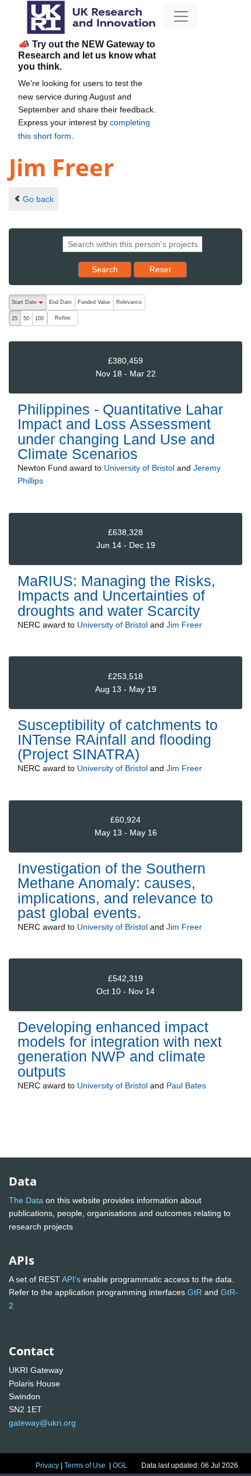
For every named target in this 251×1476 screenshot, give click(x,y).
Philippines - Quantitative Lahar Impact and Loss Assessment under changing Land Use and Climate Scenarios (120, 431)
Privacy (47, 1465)
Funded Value (94, 302)
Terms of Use (85, 1465)
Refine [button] (63, 318)
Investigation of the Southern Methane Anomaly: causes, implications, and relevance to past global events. (115, 890)
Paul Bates (186, 1085)
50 (26, 318)
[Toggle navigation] (181, 16)
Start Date (29, 304)
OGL (120, 1465)
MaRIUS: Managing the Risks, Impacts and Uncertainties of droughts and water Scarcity (116, 595)
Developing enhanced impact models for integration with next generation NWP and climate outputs (120, 1049)
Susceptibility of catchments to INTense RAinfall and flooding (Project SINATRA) (118, 739)
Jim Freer (184, 624)
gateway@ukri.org (42, 1422)
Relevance (129, 302)
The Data (26, 1200)
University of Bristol (139, 467)
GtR (194, 1292)
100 (39, 318)
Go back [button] (38, 199)
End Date (60, 302)
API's (71, 1279)
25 (15, 318)
